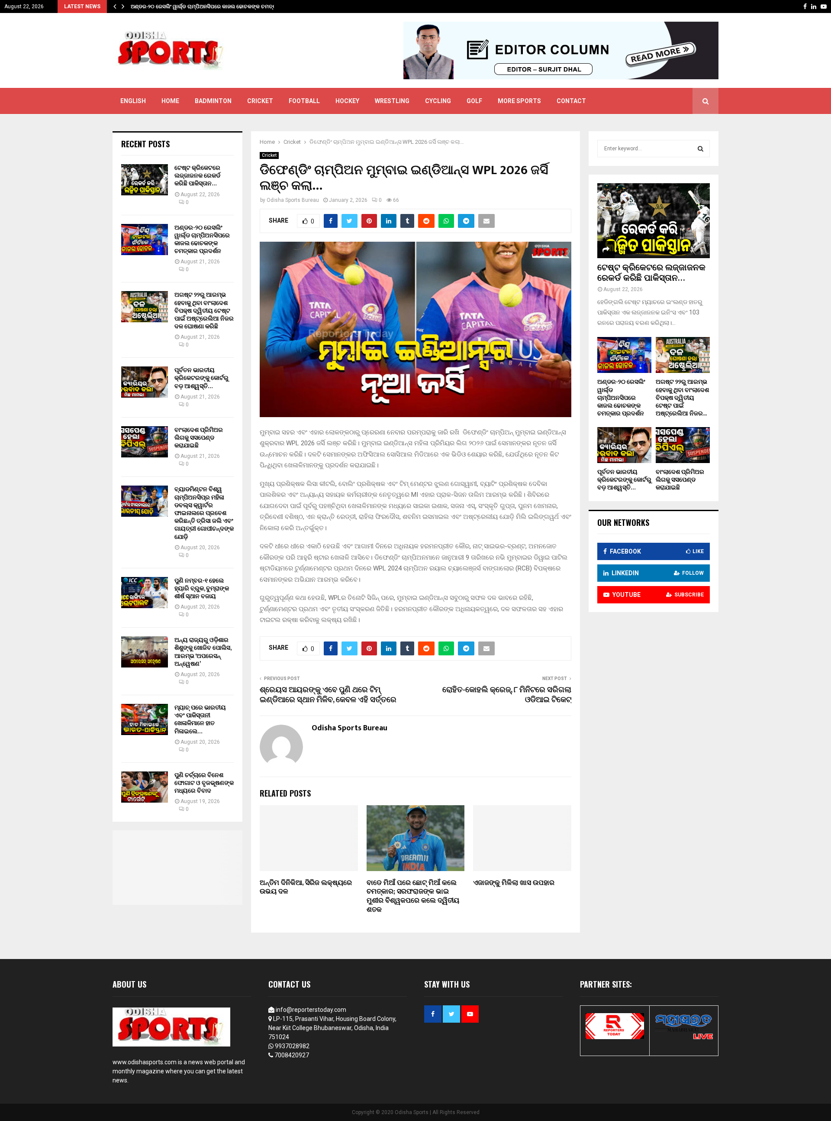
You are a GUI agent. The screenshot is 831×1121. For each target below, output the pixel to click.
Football (304, 100)
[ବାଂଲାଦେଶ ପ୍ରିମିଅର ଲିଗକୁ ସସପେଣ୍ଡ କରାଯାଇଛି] (144, 441)
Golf (474, 100)
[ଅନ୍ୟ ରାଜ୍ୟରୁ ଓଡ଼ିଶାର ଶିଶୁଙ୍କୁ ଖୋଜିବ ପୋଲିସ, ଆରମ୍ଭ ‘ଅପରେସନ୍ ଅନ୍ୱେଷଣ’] (144, 651)
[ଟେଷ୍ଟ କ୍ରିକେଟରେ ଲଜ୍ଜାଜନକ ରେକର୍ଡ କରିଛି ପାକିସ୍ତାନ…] (144, 179)
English (133, 100)
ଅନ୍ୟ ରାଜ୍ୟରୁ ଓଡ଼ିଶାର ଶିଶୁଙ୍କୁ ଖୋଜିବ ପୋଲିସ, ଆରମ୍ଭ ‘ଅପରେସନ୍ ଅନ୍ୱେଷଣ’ (202, 652)
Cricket (260, 100)
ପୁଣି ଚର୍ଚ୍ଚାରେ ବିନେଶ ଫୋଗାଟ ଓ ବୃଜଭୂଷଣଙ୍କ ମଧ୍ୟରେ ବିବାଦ (204, 783)
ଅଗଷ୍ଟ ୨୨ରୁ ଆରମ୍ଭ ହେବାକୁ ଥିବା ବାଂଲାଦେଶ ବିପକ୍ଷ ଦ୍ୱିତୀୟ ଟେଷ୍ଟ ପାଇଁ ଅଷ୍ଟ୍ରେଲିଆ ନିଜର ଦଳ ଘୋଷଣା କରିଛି (204, 310)
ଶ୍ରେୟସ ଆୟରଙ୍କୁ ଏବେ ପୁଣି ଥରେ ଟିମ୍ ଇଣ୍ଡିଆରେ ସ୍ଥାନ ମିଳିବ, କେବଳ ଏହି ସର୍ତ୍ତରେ (328, 695)
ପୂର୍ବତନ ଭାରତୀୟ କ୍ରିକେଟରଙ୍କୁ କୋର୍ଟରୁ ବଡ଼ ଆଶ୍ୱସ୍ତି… (201, 378)
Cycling (438, 100)
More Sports (519, 100)
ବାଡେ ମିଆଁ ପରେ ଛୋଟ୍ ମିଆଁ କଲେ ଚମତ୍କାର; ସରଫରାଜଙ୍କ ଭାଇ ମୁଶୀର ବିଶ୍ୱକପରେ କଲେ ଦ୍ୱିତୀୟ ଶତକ (413, 896)
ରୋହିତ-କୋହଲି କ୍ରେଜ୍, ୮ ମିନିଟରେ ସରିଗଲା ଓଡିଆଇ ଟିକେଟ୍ (506, 695)
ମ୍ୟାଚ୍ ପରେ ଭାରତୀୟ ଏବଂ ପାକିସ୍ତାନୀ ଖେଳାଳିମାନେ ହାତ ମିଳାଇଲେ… (200, 719)
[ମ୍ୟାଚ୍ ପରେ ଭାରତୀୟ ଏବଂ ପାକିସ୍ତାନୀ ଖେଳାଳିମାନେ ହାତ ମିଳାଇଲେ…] (144, 719)
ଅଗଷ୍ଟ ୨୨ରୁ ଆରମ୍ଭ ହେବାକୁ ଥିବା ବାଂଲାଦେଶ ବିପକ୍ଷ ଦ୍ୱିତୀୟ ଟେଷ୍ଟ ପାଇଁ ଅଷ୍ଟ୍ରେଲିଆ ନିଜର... (682, 397)
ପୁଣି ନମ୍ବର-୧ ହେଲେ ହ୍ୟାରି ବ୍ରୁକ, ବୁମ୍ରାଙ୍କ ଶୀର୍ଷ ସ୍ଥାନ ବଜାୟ (201, 588)
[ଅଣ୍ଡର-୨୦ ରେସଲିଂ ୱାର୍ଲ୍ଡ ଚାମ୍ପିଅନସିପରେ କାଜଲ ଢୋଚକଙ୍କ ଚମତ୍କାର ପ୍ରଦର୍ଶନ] (144, 239)
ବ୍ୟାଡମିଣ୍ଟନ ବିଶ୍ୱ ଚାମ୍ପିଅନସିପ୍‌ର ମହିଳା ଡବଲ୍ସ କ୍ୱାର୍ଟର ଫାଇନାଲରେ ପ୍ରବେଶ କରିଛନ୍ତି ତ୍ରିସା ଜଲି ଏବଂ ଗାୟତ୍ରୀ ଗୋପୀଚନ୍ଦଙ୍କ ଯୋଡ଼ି (204, 512)
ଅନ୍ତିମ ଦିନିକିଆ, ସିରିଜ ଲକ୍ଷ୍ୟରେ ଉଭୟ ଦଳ (306, 887)
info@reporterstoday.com (311, 1009)
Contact (571, 100)
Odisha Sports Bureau (293, 200)
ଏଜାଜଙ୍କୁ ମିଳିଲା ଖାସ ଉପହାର (513, 883)
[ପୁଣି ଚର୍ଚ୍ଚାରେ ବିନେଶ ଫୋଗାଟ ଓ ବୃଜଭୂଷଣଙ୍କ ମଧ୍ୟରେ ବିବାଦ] (144, 787)
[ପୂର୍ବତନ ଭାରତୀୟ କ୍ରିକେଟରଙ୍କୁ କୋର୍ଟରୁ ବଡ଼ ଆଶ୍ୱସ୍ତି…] (144, 382)
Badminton (213, 100)
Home (170, 100)
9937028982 (292, 1046)
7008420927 (291, 1055)
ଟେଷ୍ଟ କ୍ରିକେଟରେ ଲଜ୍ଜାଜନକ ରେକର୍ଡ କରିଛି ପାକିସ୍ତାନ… (197, 175)
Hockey (347, 100)
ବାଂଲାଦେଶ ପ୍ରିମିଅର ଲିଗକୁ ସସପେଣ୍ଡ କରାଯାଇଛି (198, 437)
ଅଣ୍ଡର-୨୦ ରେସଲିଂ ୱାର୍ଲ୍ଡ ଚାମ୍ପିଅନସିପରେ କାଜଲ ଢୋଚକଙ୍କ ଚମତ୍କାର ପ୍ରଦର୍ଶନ (202, 239)
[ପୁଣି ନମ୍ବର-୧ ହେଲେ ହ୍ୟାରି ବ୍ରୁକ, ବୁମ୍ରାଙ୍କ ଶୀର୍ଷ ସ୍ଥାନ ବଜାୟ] (144, 592)
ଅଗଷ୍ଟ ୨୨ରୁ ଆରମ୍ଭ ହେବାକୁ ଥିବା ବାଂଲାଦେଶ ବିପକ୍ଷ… (187, 6)
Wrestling (392, 100)
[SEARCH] (700, 148)
